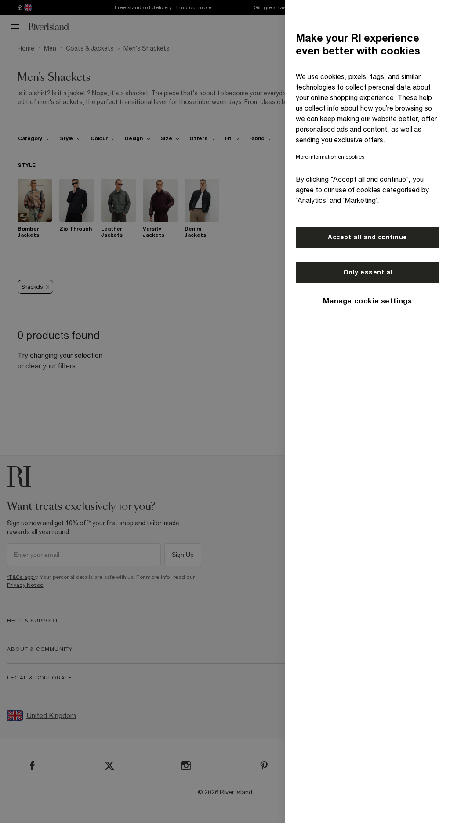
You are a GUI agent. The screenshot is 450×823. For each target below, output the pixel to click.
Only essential (367, 272)
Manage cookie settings (367, 301)
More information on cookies (330, 157)
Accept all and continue (367, 237)
